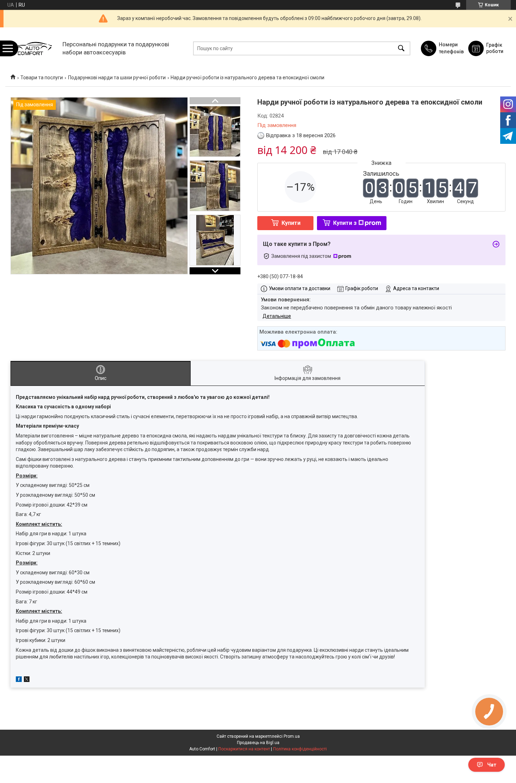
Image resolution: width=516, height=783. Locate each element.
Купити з (345, 223)
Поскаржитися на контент (244, 749)
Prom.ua (292, 736)
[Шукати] (401, 48)
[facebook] (19, 680)
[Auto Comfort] (32, 48)
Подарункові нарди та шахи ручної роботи (117, 77)
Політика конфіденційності (300, 749)
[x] (26, 680)
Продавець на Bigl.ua (258, 742)
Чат (491, 765)
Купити (291, 223)
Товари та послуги (41, 77)
